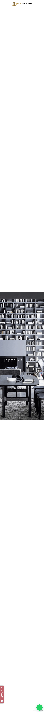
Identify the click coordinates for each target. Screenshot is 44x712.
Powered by (37, 710)
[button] (3, 4)
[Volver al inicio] (22, 4)
